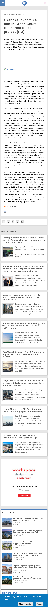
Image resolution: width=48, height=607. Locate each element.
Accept (39, 604)
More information (25, 604)
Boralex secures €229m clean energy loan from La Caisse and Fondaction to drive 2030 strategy (23, 325)
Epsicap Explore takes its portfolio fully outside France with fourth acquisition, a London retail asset (23, 240)
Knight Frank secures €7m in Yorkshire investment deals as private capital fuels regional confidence (23, 383)
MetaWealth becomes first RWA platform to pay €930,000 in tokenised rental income (23, 354)
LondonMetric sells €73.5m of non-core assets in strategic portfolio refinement (22, 410)
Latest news (9, 513)
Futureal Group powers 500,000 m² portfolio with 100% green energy (20, 436)
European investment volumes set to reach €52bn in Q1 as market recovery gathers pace (22, 297)
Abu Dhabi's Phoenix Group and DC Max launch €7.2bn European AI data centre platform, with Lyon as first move (23, 268)
